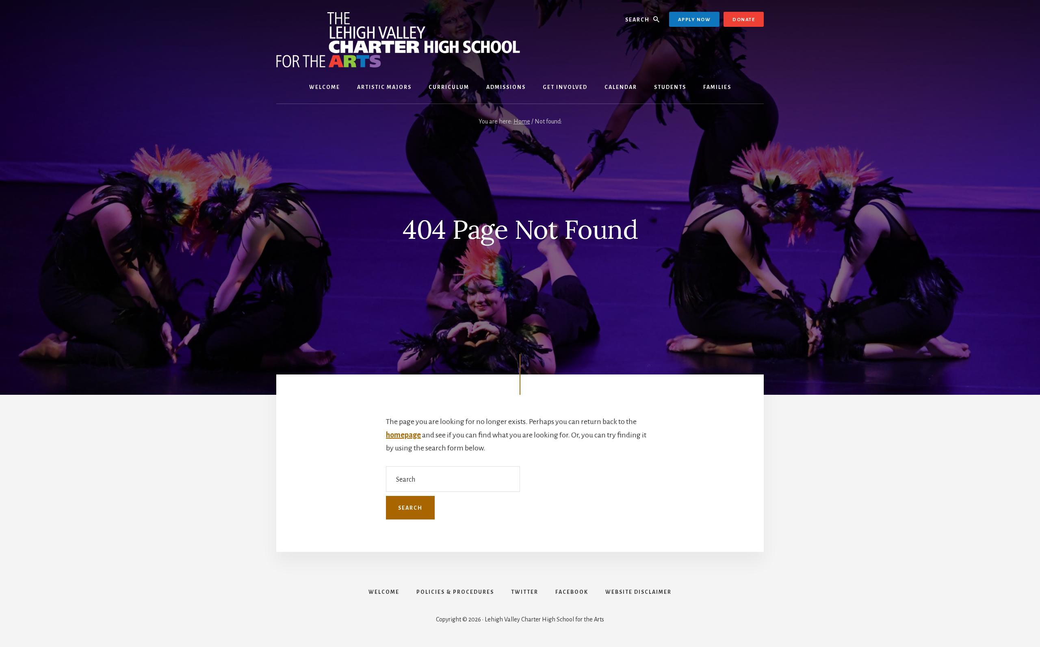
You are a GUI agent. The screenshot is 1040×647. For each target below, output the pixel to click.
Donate (743, 19)
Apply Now (694, 19)
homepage (403, 435)
